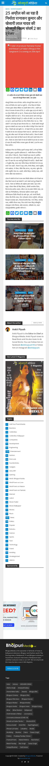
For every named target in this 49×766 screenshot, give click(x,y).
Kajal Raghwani (33, 725)
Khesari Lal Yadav (12, 729)
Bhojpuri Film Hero (13, 699)
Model (32, 729)
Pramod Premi (11, 740)
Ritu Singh (22, 744)
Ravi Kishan (35, 740)
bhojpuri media (12, 706)
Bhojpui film (33, 692)
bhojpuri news (24, 706)
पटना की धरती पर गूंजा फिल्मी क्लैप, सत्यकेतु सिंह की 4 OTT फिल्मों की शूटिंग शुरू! (24, 298)
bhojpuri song (36, 706)
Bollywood (28, 710)
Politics (9, 736)
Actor (8, 684)
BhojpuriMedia (31, 756)
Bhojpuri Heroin (27, 699)
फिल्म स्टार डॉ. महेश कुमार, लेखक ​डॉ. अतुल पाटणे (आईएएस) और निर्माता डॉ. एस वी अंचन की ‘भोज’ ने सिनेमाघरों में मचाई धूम (24, 267)
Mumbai (18, 732)
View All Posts (37, 322)
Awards (24, 692)
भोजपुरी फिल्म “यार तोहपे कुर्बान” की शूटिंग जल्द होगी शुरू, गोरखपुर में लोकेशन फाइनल (24, 236)
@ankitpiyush (33, 347)
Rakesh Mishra (24, 740)
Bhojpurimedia (25, 703)
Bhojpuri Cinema (12, 695)
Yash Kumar (24, 747)
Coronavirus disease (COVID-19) (17, 718)
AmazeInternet (25, 758)
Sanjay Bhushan (12, 747)
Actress (15, 684)
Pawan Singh (34, 732)
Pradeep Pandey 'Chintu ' (22, 736)
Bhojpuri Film (25, 695)
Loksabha (24, 729)
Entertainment (16, 9)
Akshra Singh (11, 688)
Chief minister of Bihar (14, 714)
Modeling (10, 732)
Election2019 (30, 721)
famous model (11, 725)
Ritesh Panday (11, 744)
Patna (26, 732)
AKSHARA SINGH (25, 684)
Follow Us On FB (12, 668)
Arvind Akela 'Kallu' (13, 692)
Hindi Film (22, 725)
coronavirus (28, 714)
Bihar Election (17, 710)
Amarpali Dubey (23, 688)
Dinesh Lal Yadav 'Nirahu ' (15, 721)
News (7, 9)
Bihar (8, 710)
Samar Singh (32, 744)
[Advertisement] (20, 584)
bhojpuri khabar (12, 703)
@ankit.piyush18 (28, 345)
